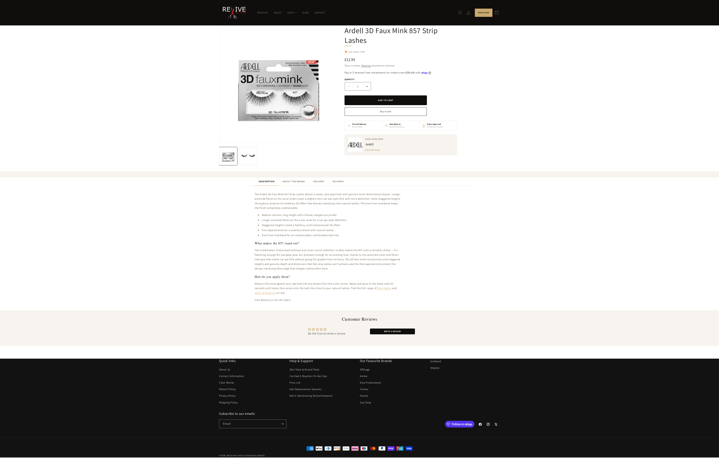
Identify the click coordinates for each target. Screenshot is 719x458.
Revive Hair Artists (236, 455)
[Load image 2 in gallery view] (248, 156)
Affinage (365, 369)
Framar (364, 389)
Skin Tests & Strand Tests (304, 369)
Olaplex (434, 368)
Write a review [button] (392, 331)
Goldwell (435, 361)
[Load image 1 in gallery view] (228, 156)
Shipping (366, 65)
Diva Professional (370, 382)
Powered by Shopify (255, 455)
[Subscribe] (282, 423)
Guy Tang (365, 402)
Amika (363, 376)
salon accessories (265, 292)
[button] (460, 13)
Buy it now (385, 111)
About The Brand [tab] (294, 181)
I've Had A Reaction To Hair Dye (308, 376)
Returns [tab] (338, 181)
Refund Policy (227, 389)
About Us (224, 369)
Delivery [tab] (318, 181)
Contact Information (231, 376)
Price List (295, 382)
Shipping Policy (228, 402)
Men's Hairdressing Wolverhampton (311, 396)
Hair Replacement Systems (305, 389)
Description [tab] (266, 181)
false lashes (384, 288)
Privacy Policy (227, 396)
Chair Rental (226, 382)
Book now (483, 12)
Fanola (364, 396)
